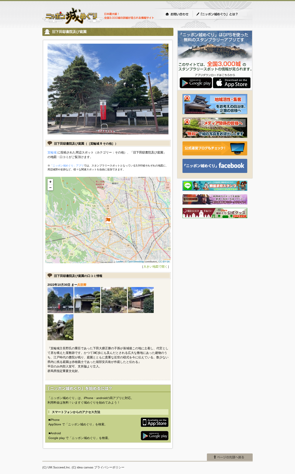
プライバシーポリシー (109, 467)
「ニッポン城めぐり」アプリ (67, 165)
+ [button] (50, 181)
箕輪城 (52, 152)
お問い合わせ (177, 14)
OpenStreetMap (135, 261)
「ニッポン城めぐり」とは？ (221, 14)
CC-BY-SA (164, 261)
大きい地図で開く (155, 266)
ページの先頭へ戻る (230, 457)
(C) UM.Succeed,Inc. (56, 467)
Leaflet (119, 261)
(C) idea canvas (82, 467)
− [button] (50, 187)
